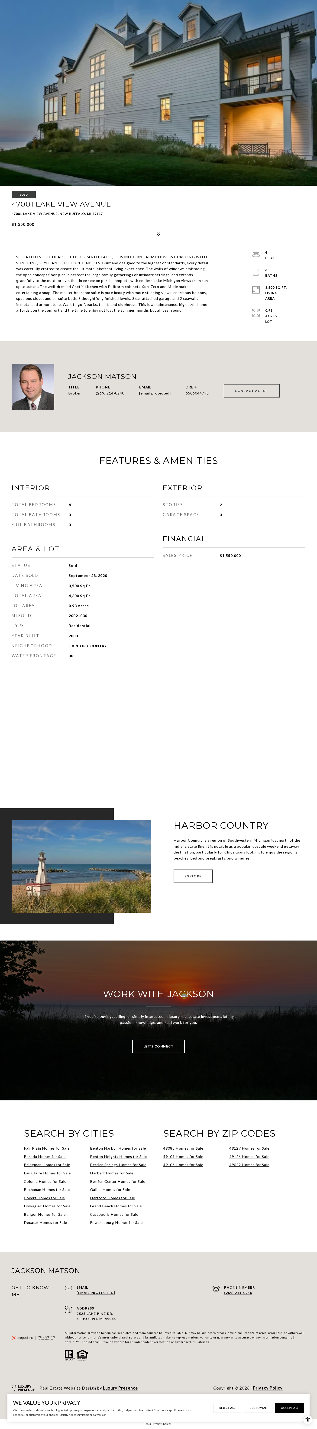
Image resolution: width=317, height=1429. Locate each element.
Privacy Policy (268, 1387)
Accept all (289, 1408)
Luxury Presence (120, 1387)
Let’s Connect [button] (158, 1046)
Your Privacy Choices (158, 1424)
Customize (258, 1408)
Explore (193, 876)
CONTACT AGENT (251, 391)
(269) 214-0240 (110, 393)
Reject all (227, 1408)
